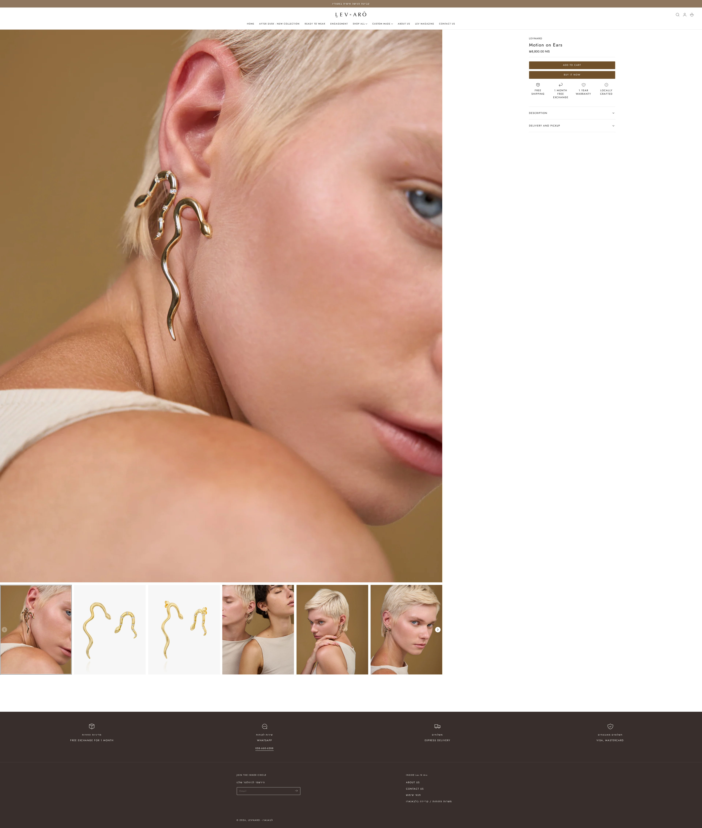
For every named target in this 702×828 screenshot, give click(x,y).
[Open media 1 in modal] (436, 36)
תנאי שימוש (413, 795)
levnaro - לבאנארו (260, 820)
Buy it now (572, 74)
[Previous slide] (4, 629)
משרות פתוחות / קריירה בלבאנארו (429, 801)
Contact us (415, 788)
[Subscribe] (296, 791)
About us (413, 782)
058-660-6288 (264, 748)
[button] (677, 15)
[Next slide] (438, 629)
